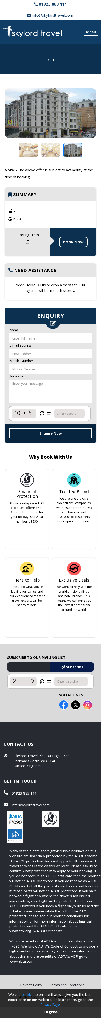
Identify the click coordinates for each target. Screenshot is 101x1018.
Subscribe (74, 667)
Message (16, 376)
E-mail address (20, 345)
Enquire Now (50, 433)
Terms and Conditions (67, 984)
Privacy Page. (50, 1004)
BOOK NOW (73, 242)
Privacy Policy (31, 984)
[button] (12, 125)
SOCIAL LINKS (71, 694)
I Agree (50, 1011)
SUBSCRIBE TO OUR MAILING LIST (36, 657)
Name (14, 330)
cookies (27, 994)
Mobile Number (21, 361)
